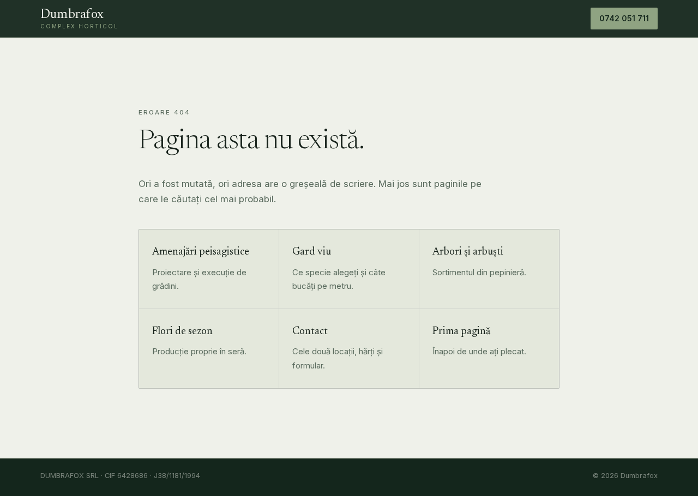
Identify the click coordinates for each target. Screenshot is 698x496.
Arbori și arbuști (467, 252)
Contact (310, 331)
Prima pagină (461, 331)
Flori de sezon (182, 331)
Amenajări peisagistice (200, 252)
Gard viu (311, 252)
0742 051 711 (624, 18)
